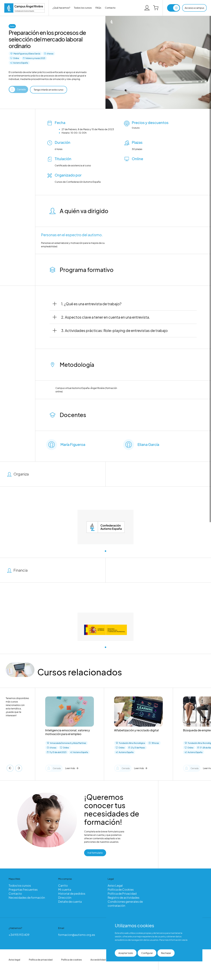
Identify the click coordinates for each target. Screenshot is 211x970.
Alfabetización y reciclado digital (136, 730)
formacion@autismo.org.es (76, 934)
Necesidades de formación (27, 897)
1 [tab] (105, 551)
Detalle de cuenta (70, 901)
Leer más (70, 768)
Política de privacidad (41, 959)
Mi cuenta (64, 889)
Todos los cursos (83, 7)
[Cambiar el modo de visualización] (173, 8)
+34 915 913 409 (19, 934)
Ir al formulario (95, 852)
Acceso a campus (194, 7)
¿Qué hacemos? (61, 7)
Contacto (110, 7)
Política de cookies (71, 959)
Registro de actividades (123, 897)
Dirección (64, 897)
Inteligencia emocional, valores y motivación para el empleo (67, 732)
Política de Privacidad (122, 893)
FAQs (98, 7)
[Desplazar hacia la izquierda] (18, 768)
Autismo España (105, 547)
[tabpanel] (105, 529)
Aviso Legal (115, 885)
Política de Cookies (121, 889)
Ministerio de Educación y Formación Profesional (105, 650)
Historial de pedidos (71, 893)
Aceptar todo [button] (125, 953)
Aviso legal (14, 959)
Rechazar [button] (166, 953)
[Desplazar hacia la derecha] (10, 768)
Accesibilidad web (100, 959)
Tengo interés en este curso (48, 89)
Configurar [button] (147, 953)
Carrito (63, 885)
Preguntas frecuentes (23, 889)
